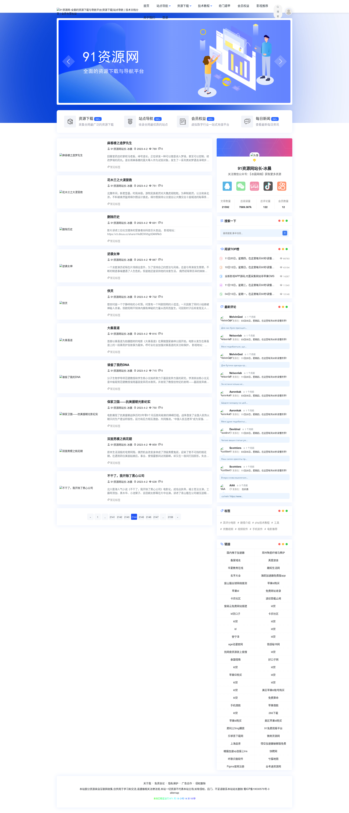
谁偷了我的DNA (118, 365)
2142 (119, 516)
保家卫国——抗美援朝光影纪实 (129, 401)
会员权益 (243, 6)
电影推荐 (272, 529)
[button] (68, 61)
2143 (126, 516)
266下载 (273, 713)
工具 (276, 522)
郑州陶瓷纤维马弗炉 (273, 552)
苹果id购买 (273, 583)
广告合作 (187, 783)
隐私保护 (173, 783)
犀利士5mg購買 (235, 728)
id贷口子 (235, 613)
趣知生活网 (273, 568)
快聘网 (273, 751)
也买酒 (244, 489)
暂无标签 (115, 167)
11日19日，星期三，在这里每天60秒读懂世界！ (251, 285)
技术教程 (204, 6)
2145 (141, 516)
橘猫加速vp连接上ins (235, 751)
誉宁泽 (235, 636)
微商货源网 (273, 736)
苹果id (235, 590)
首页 (146, 6)
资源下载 (183, 6)
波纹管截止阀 (273, 598)
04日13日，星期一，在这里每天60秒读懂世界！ (251, 294)
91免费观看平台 (273, 728)
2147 (156, 516)
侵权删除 (200, 783)
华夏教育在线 (235, 568)
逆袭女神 (113, 254)
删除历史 (113, 217)
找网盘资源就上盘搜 (235, 652)
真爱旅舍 (273, 560)
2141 (112, 516)
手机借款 (235, 705)
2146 (148, 516)
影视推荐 (262, 6)
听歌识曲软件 (235, 758)
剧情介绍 (245, 522)
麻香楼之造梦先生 (119, 143)
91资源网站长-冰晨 (254, 168)
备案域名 (235, 560)
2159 (170, 516)
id (235, 629)
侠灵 (110, 291)
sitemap (174, 792)
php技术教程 (262, 522)
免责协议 (160, 783)
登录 (165, 17)
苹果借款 (273, 705)
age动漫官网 (235, 644)
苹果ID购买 (235, 674)
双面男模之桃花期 (119, 438)
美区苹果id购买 (273, 720)
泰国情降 (235, 659)
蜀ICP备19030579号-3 (256, 789)
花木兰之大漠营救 (119, 180)
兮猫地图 (273, 758)
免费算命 (273, 697)
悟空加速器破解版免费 (273, 743)
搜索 (278, 14)
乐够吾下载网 (235, 736)
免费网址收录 (273, 590)
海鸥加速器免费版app (273, 575)
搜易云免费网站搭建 (235, 606)
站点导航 (162, 6)
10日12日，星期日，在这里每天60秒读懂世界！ (251, 267)
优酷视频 (228, 529)
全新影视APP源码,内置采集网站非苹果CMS (249, 276)
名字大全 (235, 575)
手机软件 (257, 529)
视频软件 (243, 529)
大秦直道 (113, 328)
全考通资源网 (273, 766)
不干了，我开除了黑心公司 (125, 475)
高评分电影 (229, 522)
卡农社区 (235, 598)
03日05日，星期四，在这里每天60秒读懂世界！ (264, 320)
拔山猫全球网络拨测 (235, 583)
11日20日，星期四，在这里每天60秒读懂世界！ (251, 258)
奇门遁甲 (224, 6)
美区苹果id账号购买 (273, 690)
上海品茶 (235, 743)
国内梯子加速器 (235, 552)
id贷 (273, 606)
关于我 (147, 783)
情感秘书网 (273, 644)
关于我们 (149, 17)
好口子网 (273, 659)
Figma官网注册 (235, 766)
